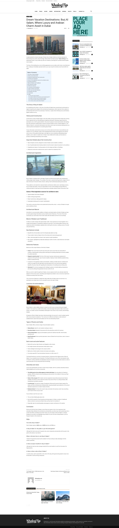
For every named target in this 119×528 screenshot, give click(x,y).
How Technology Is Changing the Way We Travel (85, 75)
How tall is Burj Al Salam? (34, 95)
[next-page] (29, 505)
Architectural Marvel (32, 81)
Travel (40, 11)
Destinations (57, 11)
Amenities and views (32, 91)
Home (36, 11)
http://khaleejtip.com (38, 480)
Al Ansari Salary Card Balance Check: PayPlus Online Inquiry (85, 60)
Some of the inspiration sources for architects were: (38, 80)
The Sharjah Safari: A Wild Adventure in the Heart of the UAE (35, 472)
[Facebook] (27, 31)
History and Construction (33, 75)
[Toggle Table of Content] (48, 73)
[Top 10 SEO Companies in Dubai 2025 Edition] (76, 54)
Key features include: (32, 84)
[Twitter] (30, 31)
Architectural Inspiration (33, 78)
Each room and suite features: (34, 90)
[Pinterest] (33, 31)
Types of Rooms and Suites (33, 88)
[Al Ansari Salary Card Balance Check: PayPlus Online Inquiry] (76, 61)
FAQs (29, 94)
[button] (91, 11)
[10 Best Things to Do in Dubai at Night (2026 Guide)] (48, 496)
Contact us (55, 0)
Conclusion (30, 92)
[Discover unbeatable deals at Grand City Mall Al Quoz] (76, 46)
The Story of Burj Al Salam (33, 74)
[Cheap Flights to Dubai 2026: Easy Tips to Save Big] (63, 496)
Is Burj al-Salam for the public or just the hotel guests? (40, 96)
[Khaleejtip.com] (59, 6)
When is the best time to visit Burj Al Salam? (38, 98)
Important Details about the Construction (36, 77)
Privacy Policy (38, 0)
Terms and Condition (49, 0)
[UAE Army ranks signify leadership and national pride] (76, 69)
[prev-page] (27, 505)
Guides (45, 11)
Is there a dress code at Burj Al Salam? (37, 100)
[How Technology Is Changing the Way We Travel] (76, 76)
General (64, 11)
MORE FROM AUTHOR (40, 488)
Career (50, 11)
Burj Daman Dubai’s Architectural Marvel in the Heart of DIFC (60, 472)
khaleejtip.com (30, 28)
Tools (74, 11)
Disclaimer (43, 0)
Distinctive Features (32, 85)
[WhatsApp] (36, 31)
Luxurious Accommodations (33, 87)
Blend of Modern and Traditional (34, 82)
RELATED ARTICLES (31, 488)
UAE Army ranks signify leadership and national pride (85, 68)
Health (69, 11)
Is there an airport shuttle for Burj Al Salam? (38, 99)
